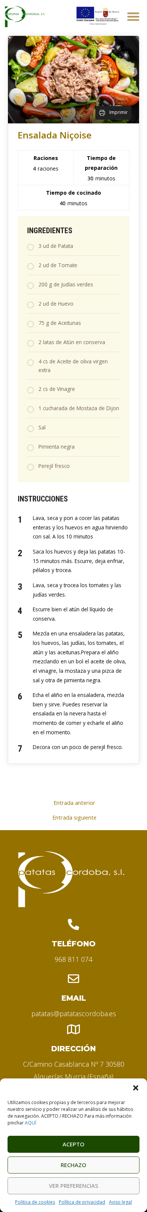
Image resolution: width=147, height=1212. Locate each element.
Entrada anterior (74, 803)
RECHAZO (73, 1165)
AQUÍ (30, 1123)
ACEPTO (73, 1144)
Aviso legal (120, 1202)
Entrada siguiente (74, 817)
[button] (135, 1088)
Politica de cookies (35, 1202)
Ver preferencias (73, 1185)
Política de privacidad (82, 1202)
